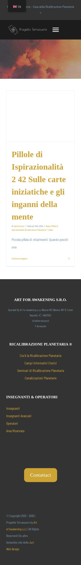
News (48, 226)
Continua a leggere (19, 258)
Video (50, 229)
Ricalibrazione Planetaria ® (36, 229)
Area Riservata (15, 430)
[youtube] (53, 532)
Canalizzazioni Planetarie (40, 378)
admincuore (19, 226)
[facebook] (47, 532)
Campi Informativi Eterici (41, 363)
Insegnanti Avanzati (18, 415)
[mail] (73, 532)
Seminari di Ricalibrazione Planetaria (40, 370)
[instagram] (60, 532)
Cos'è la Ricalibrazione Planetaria (40, 355)
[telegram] (67, 532)
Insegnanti (13, 408)
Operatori (12, 423)
